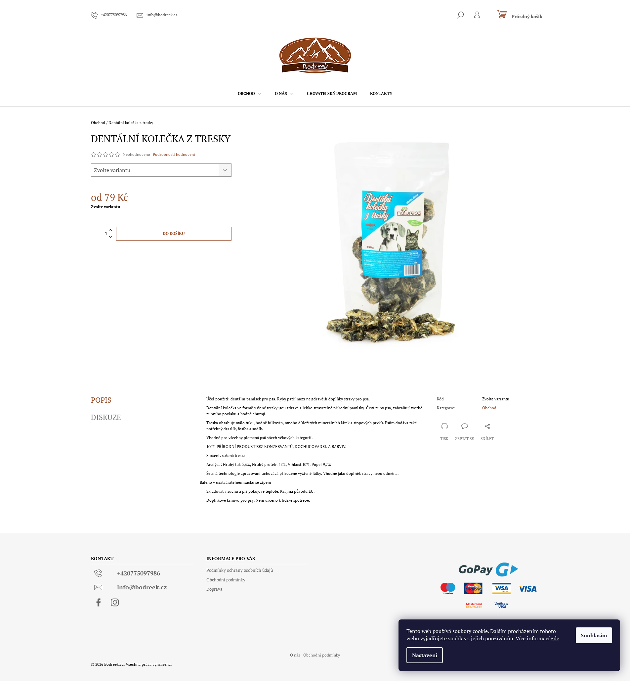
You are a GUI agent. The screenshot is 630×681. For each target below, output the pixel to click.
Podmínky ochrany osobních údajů (239, 570)
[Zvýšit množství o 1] (110, 230)
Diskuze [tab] (106, 417)
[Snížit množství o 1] (110, 237)
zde (555, 638)
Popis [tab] (101, 400)
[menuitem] (249, 94)
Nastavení (424, 655)
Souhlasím (594, 635)
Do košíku (174, 233)
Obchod (489, 407)
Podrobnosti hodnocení (174, 154)
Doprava (214, 589)
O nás (295, 655)
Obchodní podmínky (225, 580)
